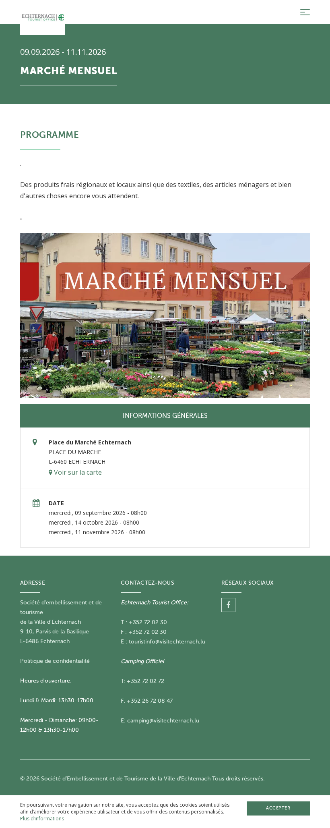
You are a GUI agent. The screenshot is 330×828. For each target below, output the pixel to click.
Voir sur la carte (77, 472)
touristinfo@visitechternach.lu (167, 642)
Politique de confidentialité (55, 661)
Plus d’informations (42, 818)
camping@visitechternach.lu (163, 721)
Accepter (278, 808)
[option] (165, 315)
